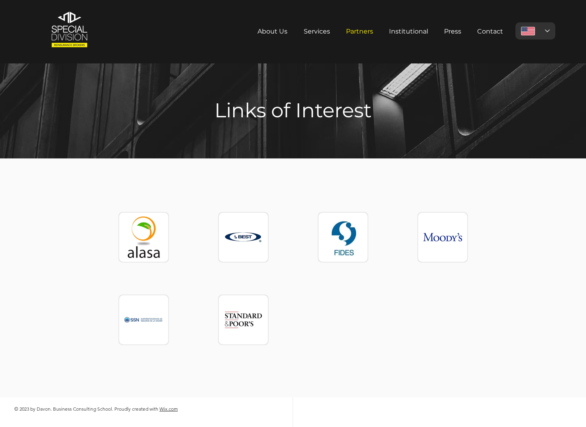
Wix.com (168, 409)
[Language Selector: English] (535, 31)
